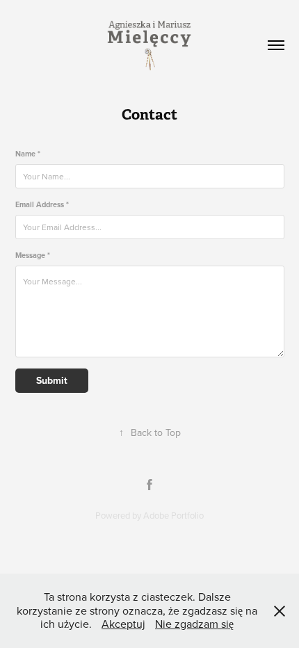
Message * (32, 255)
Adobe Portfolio (173, 515)
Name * (27, 154)
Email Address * (42, 205)
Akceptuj (123, 623)
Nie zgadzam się (194, 623)
